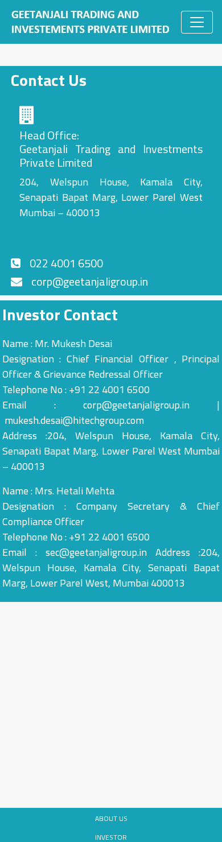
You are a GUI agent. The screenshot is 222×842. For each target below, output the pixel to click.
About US (111, 818)
